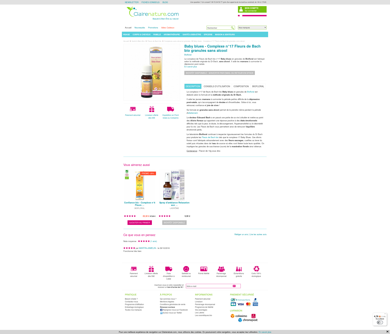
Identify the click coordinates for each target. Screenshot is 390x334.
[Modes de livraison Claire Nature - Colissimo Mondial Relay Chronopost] (245, 321)
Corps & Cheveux (142, 34)
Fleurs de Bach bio (210, 137)
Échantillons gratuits (239, 274)
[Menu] (385, 314)
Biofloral (187, 54)
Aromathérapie (172, 34)
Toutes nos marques (133, 309)
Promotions (153, 27)
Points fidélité (203, 273)
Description (193, 86)
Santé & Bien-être (192, 34)
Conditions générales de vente (172, 304)
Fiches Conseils (151, 2)
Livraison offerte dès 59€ (151, 116)
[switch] (380, 322)
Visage (126, 34)
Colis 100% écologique (256, 274)
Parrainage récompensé (221, 274)
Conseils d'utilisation (217, 86)
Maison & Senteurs (225, 34)
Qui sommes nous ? (168, 298)
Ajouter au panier (139, 222)
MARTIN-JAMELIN (147, 248)
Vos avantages (201, 309)
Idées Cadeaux (167, 27)
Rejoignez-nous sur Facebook (175, 309)
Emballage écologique (134, 307)
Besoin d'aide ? (131, 298)
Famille (157, 34)
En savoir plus (190, 66)
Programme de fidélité (204, 307)
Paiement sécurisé (132, 115)
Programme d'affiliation (134, 304)
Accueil (128, 27)
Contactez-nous (131, 301)
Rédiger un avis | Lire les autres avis (250, 234)
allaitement (193, 112)
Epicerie (208, 34)
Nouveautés (140, 27)
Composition (241, 86)
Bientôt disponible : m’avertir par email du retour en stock (219, 72)
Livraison (199, 301)
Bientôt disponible (174, 222)
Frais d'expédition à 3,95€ (169, 276)
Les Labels (199, 312)
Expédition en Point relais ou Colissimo (171, 116)
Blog (165, 2)
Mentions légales (167, 301)
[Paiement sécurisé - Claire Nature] (245, 305)
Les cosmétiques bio (203, 315)
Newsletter (131, 2)
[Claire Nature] (152, 20)
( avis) (153, 241)
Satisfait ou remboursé (186, 274)
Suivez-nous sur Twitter (172, 312)
